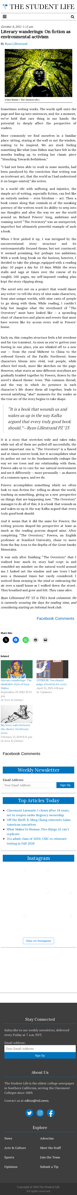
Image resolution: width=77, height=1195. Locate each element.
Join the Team (50, 1157)
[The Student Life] (38, 6)
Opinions (10, 1167)
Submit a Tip (49, 1167)
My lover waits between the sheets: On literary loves (15, 729)
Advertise (47, 1138)
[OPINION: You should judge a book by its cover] (52, 669)
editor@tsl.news (36, 1100)
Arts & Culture (15, 1148)
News (8, 1138)
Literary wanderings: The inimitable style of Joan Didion (16, 684)
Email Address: (13, 780)
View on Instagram (38, 940)
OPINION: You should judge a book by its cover (52, 682)
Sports (9, 1157)
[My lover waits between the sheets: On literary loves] (17, 714)
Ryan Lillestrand (16, 44)
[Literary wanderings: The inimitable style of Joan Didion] (17, 669)
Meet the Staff (50, 1148)
